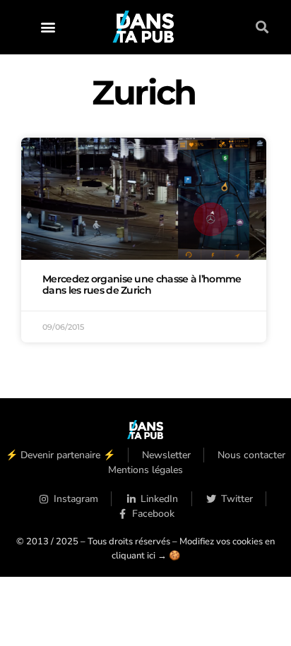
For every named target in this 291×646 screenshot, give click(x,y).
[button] (47, 27)
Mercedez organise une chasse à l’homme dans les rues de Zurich (141, 285)
